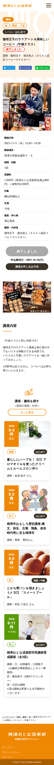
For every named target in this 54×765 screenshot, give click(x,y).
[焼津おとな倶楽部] (17, 6)
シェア (25, 68)
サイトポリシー (8, 747)
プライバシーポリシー (11, 752)
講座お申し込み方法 (27, 266)
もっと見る (27, 412)
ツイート (10, 68)
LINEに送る (44, 68)
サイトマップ (7, 756)
